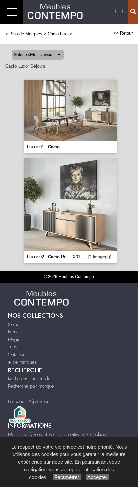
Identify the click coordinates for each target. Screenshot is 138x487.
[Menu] (11, 12)
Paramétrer (66, 477)
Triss (12, 346)
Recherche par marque (31, 386)
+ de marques (22, 362)
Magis (14, 339)
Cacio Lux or (60, 33)
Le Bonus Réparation (28, 401)
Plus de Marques (25, 33)
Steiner (14, 324)
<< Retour (123, 33)
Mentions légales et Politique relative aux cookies (57, 434)
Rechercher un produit (30, 378)
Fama (13, 331)
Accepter (97, 477)
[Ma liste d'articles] (119, 12)
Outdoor (16, 354)
